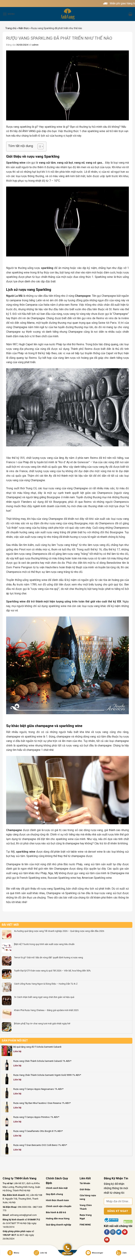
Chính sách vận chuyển (58, 1206)
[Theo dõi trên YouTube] (107, 1240)
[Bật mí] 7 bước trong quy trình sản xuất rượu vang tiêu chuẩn (44, 944)
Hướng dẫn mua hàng (57, 1218)
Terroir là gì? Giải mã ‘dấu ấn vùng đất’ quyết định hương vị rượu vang (48, 957)
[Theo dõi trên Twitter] (118, 1232)
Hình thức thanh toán (57, 1200)
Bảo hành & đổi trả (56, 1212)
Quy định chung (54, 1194)
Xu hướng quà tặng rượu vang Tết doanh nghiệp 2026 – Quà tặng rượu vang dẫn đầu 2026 (59, 931)
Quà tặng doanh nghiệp (58, 1224)
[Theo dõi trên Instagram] (112, 1232)
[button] (9, 14)
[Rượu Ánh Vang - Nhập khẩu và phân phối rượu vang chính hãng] (67, 14)
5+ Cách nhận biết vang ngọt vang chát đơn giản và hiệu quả (44, 997)
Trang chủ (10, 28)
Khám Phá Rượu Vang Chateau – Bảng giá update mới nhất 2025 (46, 1010)
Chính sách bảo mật (57, 1188)
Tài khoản (85, 1183)
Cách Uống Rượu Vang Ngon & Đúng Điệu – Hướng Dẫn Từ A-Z (46, 983)
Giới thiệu (85, 1189)
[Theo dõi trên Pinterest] (124, 1232)
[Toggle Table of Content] (39, 146)
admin (35, 44)
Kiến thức (24, 28)
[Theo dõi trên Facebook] (107, 1232)
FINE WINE (85, 1224)
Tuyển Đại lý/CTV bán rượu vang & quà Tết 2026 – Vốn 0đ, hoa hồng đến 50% (52, 970)
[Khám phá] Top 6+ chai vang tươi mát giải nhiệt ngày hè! (42, 1023)
